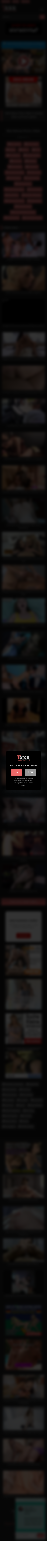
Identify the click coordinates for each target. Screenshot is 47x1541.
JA (16, 772)
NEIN (30, 772)
